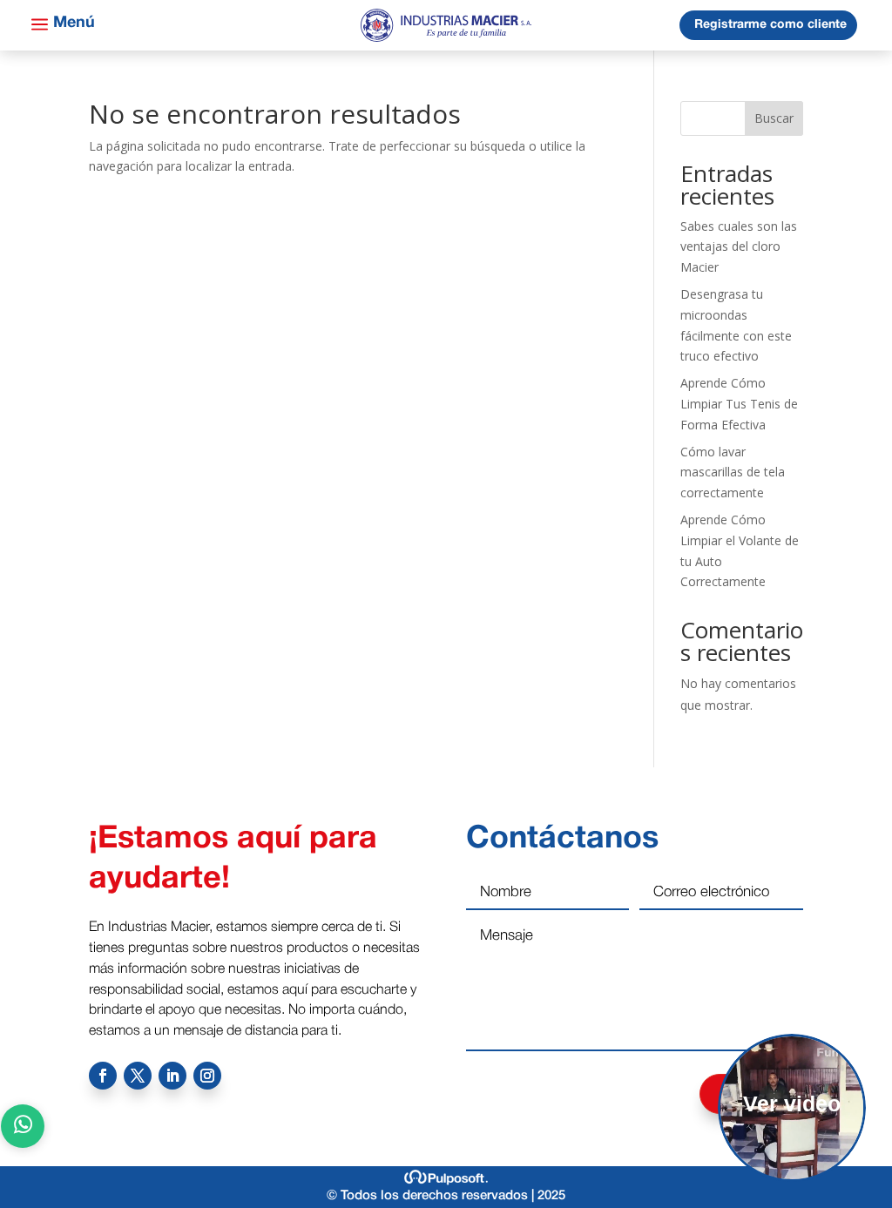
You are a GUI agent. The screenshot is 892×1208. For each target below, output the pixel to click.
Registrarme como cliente (770, 24)
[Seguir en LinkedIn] (172, 1076)
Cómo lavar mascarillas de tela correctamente (732, 472)
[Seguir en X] (138, 1076)
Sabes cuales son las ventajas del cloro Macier (738, 247)
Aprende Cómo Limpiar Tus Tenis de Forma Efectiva (739, 404)
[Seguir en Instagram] (207, 1076)
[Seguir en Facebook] (103, 1076)
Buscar (774, 118)
